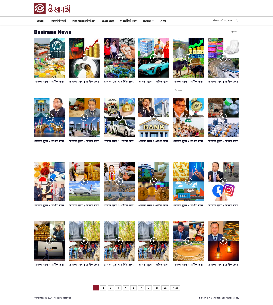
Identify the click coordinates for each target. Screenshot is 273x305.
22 (165, 288)
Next (175, 288)
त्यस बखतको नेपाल (83, 21)
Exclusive (108, 21)
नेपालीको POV (128, 21)
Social (40, 21)
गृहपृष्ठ (234, 31)
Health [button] (147, 21)
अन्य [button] (163, 21)
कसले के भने (58, 21)
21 (156, 288)
